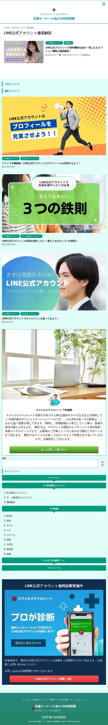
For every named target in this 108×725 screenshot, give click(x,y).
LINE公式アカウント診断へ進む (54, 678)
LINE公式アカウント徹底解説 (76, 55)
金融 (9, 554)
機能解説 (11, 502)
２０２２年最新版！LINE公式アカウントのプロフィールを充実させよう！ (41, 163)
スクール (11, 535)
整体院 (10, 549)
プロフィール (54, 567)
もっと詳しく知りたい (54, 449)
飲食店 (9, 516)
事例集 (55, 508)
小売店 (9, 544)
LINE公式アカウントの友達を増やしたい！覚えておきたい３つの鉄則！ (40, 240)
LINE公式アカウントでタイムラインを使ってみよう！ (30, 318)
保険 (9, 539)
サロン (10, 525)
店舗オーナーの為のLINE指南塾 (54, 18)
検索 (4, 458)
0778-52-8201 (54, 717)
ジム (9, 530)
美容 (9, 520)
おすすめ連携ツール (55, 560)
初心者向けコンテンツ (16, 492)
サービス (55, 477)
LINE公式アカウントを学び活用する (47, 711)
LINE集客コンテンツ (55, 485)
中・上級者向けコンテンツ (19, 497)
